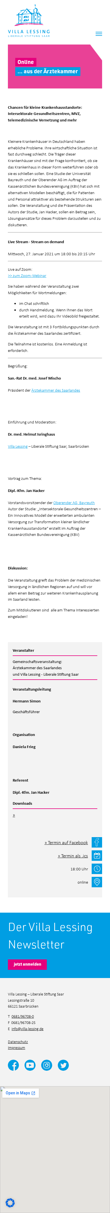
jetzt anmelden (27, 964)
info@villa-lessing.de (27, 1028)
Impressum (16, 1047)
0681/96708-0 (23, 1016)
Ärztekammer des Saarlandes (55, 390)
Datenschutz (18, 1041)
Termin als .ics (74, 855)
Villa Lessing (18, 446)
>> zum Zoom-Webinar (27, 275)
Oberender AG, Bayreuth (74, 502)
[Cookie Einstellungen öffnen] (10, 1202)
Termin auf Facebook (68, 842)
